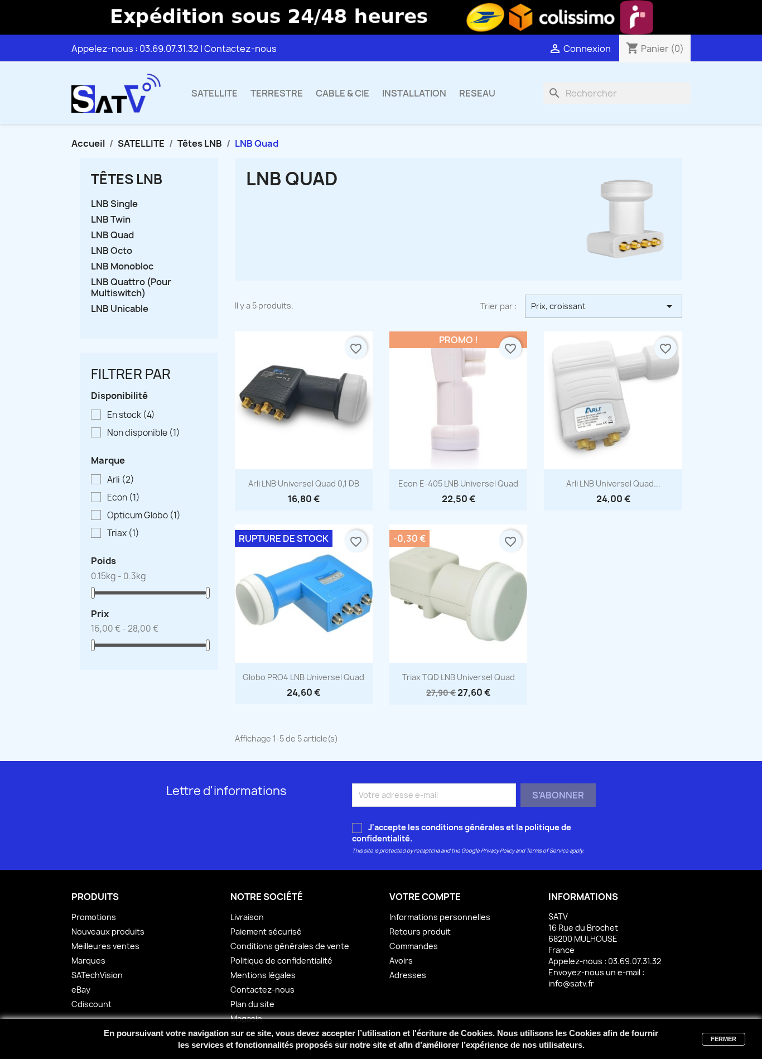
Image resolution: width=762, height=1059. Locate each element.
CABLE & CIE (342, 93)
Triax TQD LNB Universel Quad (458, 677)
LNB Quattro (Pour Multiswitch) (131, 287)
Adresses (407, 975)
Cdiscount (91, 1004)
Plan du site (252, 1004)
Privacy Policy (497, 850)
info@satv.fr (571, 983)
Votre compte (425, 896)
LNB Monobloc (122, 266)
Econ (123, 497)
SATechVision (97, 975)
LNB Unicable (119, 309)
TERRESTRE (276, 93)
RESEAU (477, 93)
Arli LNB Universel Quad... (613, 483)
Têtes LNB (126, 179)
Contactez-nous (240, 48)
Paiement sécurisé (266, 931)
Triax (123, 533)
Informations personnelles (439, 917)
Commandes (413, 946)
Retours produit (420, 931)
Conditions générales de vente (289, 946)
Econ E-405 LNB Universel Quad (458, 483)
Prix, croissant (603, 306)
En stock (131, 415)
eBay (80, 989)
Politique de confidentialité (281, 960)
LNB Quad (112, 235)
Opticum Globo (144, 515)
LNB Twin (111, 219)
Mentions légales (263, 975)
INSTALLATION (414, 93)
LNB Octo (111, 251)
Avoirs (401, 960)
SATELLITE (214, 93)
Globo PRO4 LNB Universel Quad (303, 677)
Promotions (93, 917)
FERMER (723, 1039)
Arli (120, 479)
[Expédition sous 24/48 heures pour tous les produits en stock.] (381, 17)
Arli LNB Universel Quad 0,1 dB (303, 483)
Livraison (247, 917)
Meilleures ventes (105, 946)
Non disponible (143, 433)
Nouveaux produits (107, 931)
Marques (88, 960)
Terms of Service (547, 850)
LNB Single (114, 204)
